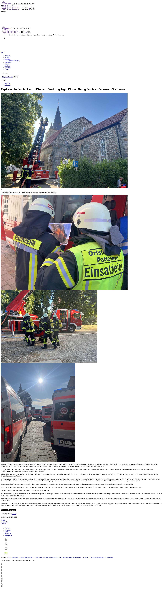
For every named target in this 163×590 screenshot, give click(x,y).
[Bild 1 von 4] (64, 187)
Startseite (7, 55)
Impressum (8, 533)
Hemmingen (8, 62)
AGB (6, 532)
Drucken (3, 523)
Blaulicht (7, 66)
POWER (85, 557)
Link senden (4, 522)
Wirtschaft (8, 67)
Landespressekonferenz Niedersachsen (101, 557)
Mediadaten (8, 530)
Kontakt (7, 528)
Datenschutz (8, 535)
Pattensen (7, 59)
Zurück (3, 520)
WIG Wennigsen (13, 557)
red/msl (14, 514)
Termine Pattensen (13, 61)
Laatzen (7, 64)
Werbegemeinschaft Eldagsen (72, 557)
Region (7, 69)
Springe (7, 57)
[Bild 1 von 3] (64, 289)
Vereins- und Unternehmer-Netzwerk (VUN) (48, 557)
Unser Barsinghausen (26, 557)
